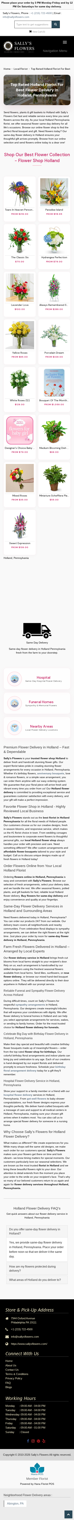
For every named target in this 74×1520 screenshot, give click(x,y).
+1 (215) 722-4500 (41, 13)
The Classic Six (20, 257)
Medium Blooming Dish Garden (54, 448)
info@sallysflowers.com (16, 16)
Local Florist (21, 68)
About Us (10, 1365)
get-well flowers (36, 1098)
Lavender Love (20, 305)
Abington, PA (15, 1503)
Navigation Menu (55, 51)
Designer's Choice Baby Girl (20, 448)
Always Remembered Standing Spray (54, 305)
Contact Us (12, 1369)
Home (7, 68)
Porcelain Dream (54, 352)
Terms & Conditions (16, 1374)
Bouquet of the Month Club (54, 400)
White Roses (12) (20, 400)
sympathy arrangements (30, 1004)
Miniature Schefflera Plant (54, 495)
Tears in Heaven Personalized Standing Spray (20, 209)
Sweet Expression (19, 543)
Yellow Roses (19, 352)
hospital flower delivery (18, 1094)
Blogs (8, 1387)
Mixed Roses (19, 495)
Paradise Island (54, 209)
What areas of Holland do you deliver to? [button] (35, 1279)
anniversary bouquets (50, 773)
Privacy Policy (13, 1378)
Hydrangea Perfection (54, 257)
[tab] (37, 1231)
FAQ (8, 1382)
